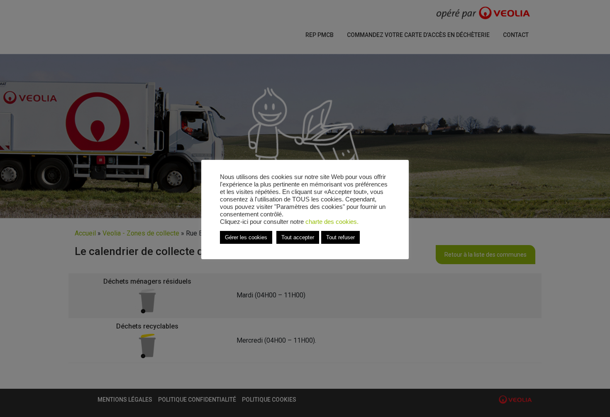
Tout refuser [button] (340, 237)
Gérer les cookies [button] (246, 237)
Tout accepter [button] (297, 237)
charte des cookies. (332, 221)
